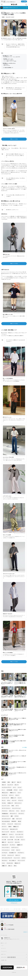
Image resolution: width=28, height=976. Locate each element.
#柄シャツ (10, 865)
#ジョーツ (23, 839)
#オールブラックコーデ (6, 818)
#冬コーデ (16, 784)
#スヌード (18, 850)
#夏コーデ (13, 782)
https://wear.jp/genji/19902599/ (20, 612)
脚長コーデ (4, 842)
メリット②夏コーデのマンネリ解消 (10, 61)
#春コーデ (19, 782)
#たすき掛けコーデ (12, 852)
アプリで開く (24, 1)
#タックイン (13, 831)
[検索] (26, 4)
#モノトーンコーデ (5, 831)
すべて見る (24, 747)
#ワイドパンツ (4, 810)
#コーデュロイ (4, 852)
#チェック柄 (17, 839)
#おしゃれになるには (6, 821)
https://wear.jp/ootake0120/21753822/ (19, 415)
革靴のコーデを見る (14, 139)
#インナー (19, 797)
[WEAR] (14, 4)
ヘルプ (2, 945)
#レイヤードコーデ (5, 797)
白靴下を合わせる (7, 65)
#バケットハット (5, 829)
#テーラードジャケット (6, 808)
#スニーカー (14, 800)
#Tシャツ (3, 800)
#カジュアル (17, 842)
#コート (14, 787)
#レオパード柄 (10, 839)
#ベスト (17, 810)
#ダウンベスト (11, 810)
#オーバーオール (5, 837)
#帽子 (12, 816)
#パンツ (20, 790)
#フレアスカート (21, 852)
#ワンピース (20, 800)
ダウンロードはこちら (14, 900)
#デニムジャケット (13, 813)
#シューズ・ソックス (10, 17)
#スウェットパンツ (5, 816)
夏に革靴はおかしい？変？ (8, 55)
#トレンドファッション (16, 808)
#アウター (16, 790)
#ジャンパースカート (6, 847)
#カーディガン (4, 795)
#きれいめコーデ (5, 844)
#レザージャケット (15, 847)
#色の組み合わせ (5, 813)
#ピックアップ (10, 784)
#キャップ (23, 810)
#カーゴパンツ (21, 813)
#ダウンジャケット (18, 803)
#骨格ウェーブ (13, 797)
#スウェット (11, 795)
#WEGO (9, 826)
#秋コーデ (4, 784)
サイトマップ (3, 948)
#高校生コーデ (15, 826)
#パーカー (19, 787)
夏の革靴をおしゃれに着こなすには (10, 63)
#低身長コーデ (4, 834)
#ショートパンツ (17, 857)
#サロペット (17, 855)
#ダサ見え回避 (9, 790)
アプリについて (4, 951)
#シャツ (19, 792)
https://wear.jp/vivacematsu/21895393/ (19, 651)
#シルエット (11, 834)
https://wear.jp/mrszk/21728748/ (20, 494)
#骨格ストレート (13, 792)
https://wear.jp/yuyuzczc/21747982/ (19, 533)
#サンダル (4, 803)
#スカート (17, 795)
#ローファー (4, 826)
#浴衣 (13, 818)
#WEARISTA (14, 821)
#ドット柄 (4, 839)
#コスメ (3, 863)
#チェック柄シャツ (12, 860)
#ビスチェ (23, 857)
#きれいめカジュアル (13, 829)
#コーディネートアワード (6, 787)
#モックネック (4, 860)
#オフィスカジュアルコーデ (7, 857)
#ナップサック (12, 844)
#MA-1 (15, 865)
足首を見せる (6, 64)
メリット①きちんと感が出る (9, 60)
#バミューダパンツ (19, 837)
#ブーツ (17, 805)
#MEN (3, 17)
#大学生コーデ (10, 803)
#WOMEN (4, 782)
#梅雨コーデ (4, 865)
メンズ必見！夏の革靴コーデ (9, 67)
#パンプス (4, 855)
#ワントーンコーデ (21, 860)
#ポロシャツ (12, 837)
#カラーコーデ (18, 818)
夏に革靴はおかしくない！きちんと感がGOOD (12, 56)
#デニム (8, 800)
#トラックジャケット (6, 850)
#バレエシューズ (11, 855)
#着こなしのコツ (5, 792)
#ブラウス (16, 816)
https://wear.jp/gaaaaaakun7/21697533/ (19, 455)
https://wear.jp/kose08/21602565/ (20, 572)
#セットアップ (10, 842)
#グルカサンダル (10, 863)
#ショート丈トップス (19, 834)
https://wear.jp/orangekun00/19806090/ (19, 127)
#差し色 (19, 821)
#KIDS (13, 805)
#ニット (3, 790)
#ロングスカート (20, 831)
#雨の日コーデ (17, 863)
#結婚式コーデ (19, 844)
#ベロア (13, 850)
